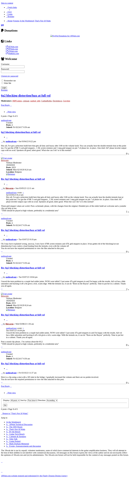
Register (4, 90)
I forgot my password (9, 76)
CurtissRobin (46, 101)
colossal (26, 101)
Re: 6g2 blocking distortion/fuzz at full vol (23, 179)
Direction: (42, 400)
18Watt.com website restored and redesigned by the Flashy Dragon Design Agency (34, 476)
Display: (6, 400)
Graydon (66, 101)
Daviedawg (57, 101)
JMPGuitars (17, 101)
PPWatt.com (13, 49)
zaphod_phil (35, 101)
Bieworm (5, 160)
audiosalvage (6, 120)
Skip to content (7, 3)
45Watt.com (13, 51)
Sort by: (23, 400)
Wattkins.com (13, 53)
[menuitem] (9, 12)
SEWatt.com (13, 47)
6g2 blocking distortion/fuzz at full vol (26, 95)
